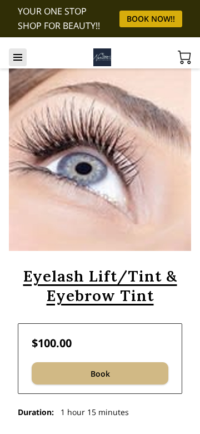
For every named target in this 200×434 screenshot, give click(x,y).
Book (100, 373)
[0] (184, 57)
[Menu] (18, 57)
